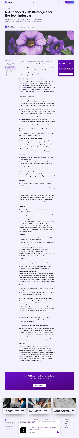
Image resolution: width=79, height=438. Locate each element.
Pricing (45, 2)
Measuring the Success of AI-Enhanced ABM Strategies (10, 71)
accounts (51, 87)
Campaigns (32, 2)
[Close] (58, 421)
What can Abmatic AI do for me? (34, 427)
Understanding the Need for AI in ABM (10, 64)
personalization (23, 87)
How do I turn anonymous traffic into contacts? (48, 427)
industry (35, 65)
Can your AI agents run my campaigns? (35, 429)
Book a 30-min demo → (39, 385)
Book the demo (66, 73)
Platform (26, 2)
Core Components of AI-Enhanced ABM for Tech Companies (10, 67)
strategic (21, 279)
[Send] (58, 432)
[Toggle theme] (59, 2)
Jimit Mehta (10, 26)
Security (66, 425)
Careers (67, 423)
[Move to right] (56, 425)
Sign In (62, 2)
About (66, 421)
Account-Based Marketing (30, 63)
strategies (42, 63)
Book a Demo (69, 2)
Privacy (66, 427)
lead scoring (49, 249)
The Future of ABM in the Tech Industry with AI (10, 75)
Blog (6, 8)
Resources (39, 2)
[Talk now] (56, 432)
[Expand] (57, 425)
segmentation (46, 169)
